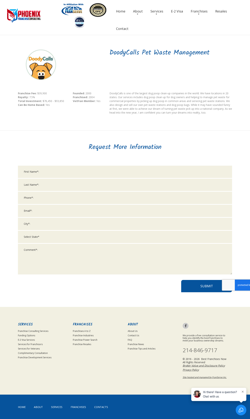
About (138, 11)
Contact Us (133, 335)
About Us (132, 331)
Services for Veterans (29, 348)
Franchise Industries (83, 335)
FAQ (130, 339)
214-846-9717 (200, 350)
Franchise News (136, 344)
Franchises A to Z (82, 331)
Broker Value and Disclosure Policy (204, 365)
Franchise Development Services (34, 357)
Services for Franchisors (30, 344)
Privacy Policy (191, 369)
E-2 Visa (177, 11)
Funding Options (26, 335)
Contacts (101, 407)
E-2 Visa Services (26, 339)
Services (156, 11)
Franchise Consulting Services (33, 331)
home (22, 407)
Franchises (199, 11)
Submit (206, 286)
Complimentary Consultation (33, 353)
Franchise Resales (82, 344)
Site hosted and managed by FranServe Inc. (205, 377)
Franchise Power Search (85, 339)
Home (120, 11)
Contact (122, 28)
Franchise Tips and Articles (141, 348)
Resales (221, 11)
